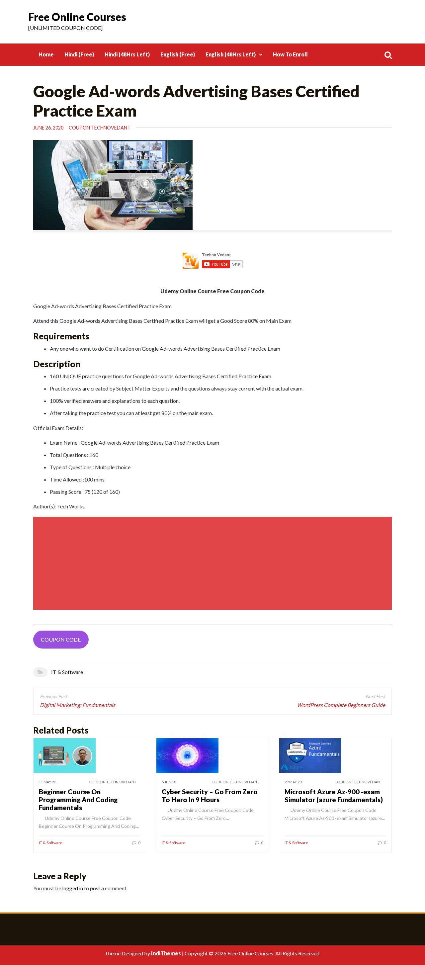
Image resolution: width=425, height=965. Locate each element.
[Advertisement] (213, 563)
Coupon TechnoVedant (99, 128)
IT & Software (67, 672)
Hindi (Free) (79, 54)
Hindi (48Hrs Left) (127, 54)
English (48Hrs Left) (231, 54)
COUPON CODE (61, 639)
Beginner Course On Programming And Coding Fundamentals (78, 800)
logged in (72, 888)
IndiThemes (166, 953)
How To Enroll (290, 54)
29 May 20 (293, 782)
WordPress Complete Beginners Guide (341, 705)
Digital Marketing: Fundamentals (77, 705)
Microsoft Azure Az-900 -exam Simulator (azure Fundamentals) (334, 796)
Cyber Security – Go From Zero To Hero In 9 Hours (210, 796)
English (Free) (177, 54)
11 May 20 (47, 782)
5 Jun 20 (169, 782)
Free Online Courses (77, 16)
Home (46, 54)
